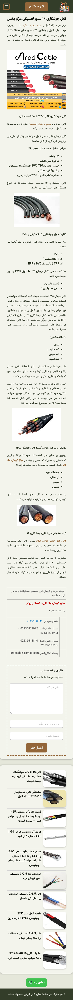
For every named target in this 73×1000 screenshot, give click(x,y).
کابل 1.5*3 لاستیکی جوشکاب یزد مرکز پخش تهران (25, 936)
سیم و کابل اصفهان (40, 124)
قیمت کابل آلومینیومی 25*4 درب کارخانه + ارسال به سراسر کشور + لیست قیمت (24, 816)
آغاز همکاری (36, 6)
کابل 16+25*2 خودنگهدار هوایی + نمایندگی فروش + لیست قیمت (26, 776)
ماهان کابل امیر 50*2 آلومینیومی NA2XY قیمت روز (24, 916)
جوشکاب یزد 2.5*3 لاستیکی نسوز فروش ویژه (25, 876)
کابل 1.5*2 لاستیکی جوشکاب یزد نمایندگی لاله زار (25, 896)
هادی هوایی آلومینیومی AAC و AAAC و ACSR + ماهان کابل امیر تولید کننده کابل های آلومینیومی (24, 859)
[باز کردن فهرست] (6, 7)
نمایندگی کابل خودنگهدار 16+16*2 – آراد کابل (27, 794)
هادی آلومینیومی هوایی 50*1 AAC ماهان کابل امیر (24, 834)
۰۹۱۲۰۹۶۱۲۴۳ (34, 621)
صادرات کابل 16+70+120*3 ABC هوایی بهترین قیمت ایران (24, 955)
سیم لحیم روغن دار (29, 25)
